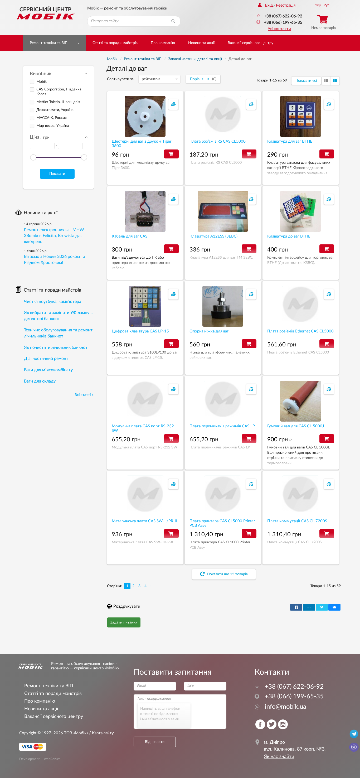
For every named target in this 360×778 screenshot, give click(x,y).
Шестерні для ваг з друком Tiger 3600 (141, 143)
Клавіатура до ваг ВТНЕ (288, 236)
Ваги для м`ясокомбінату (48, 370)
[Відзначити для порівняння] (173, 104)
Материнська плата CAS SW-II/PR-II (144, 521)
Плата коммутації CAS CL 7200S (297, 521)
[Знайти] (173, 21)
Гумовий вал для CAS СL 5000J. (296, 426)
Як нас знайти (279, 756)
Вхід (269, 5)
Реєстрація (285, 5)
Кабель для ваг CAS (129, 236)
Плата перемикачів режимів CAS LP (222, 426)
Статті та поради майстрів (115, 43)
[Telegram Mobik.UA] (354, 733)
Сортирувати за (120, 79)
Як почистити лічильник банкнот (55, 347)
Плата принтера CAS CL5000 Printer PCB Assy (222, 523)
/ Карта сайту (101, 733)
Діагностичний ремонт (46, 358)
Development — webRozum (40, 759)
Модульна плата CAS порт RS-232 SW (143, 428)
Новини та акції (201, 43)
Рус (326, 5)
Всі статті (83, 395)
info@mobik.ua (280, 707)
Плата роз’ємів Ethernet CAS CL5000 (300, 331)
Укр (318, 5)
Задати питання (123, 622)
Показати (57, 174)
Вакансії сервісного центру (250, 43)
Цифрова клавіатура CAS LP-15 (140, 331)
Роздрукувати (126, 606)
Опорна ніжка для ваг (208, 331)
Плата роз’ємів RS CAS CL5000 (217, 141)
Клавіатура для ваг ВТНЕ (289, 141)
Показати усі (306, 81)
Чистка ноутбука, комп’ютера (52, 301)
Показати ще (227, 574)
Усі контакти (279, 29)
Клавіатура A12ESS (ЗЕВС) (213, 236)
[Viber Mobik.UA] (354, 747)
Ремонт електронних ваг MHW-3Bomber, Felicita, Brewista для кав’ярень (55, 236)
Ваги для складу (40, 381)
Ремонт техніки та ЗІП (48, 43)
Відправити (154, 742)
